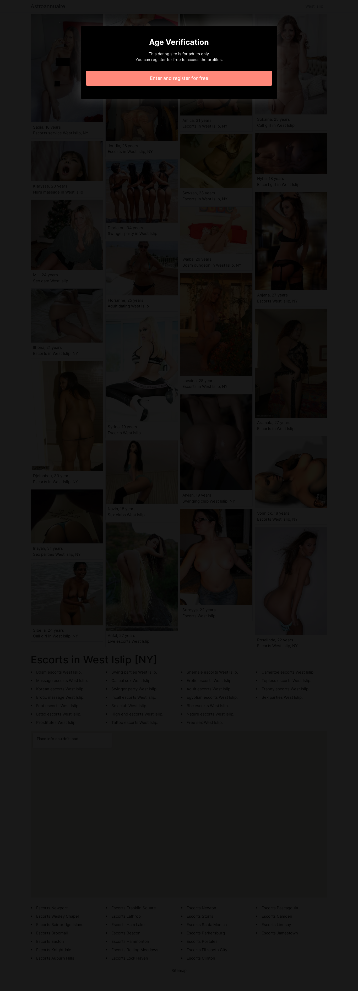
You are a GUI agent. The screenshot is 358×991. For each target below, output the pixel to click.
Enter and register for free (179, 78)
